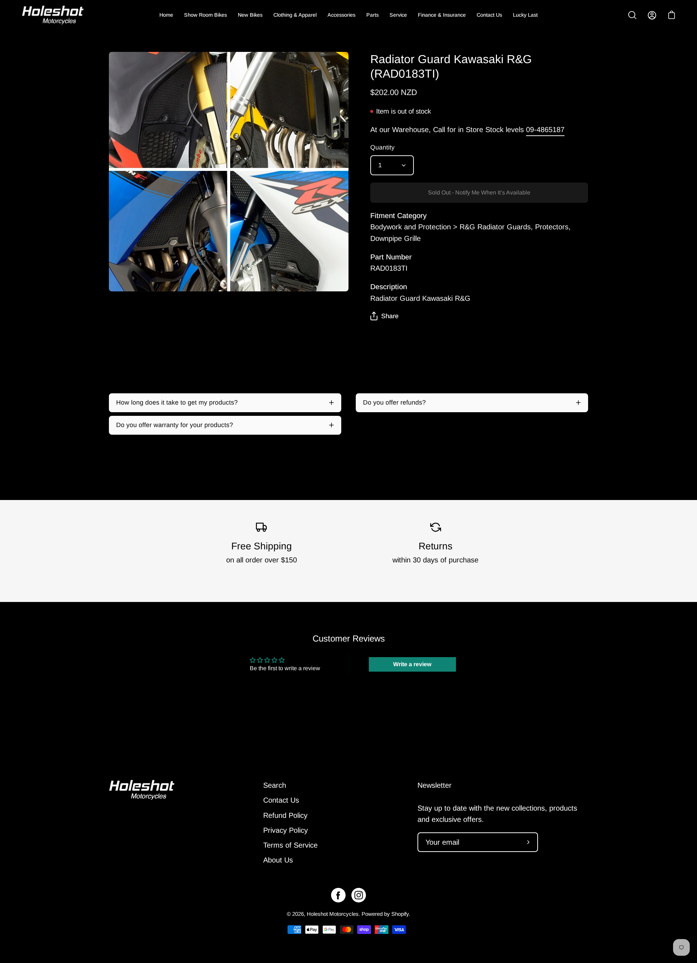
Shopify (400, 914)
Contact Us (281, 800)
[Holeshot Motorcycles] (52, 15)
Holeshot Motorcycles (333, 914)
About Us (278, 860)
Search (274, 785)
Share (390, 316)
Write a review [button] (412, 664)
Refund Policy (285, 815)
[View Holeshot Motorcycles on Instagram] (358, 895)
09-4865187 (545, 130)
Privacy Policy (285, 830)
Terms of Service (290, 845)
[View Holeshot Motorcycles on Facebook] (338, 895)
